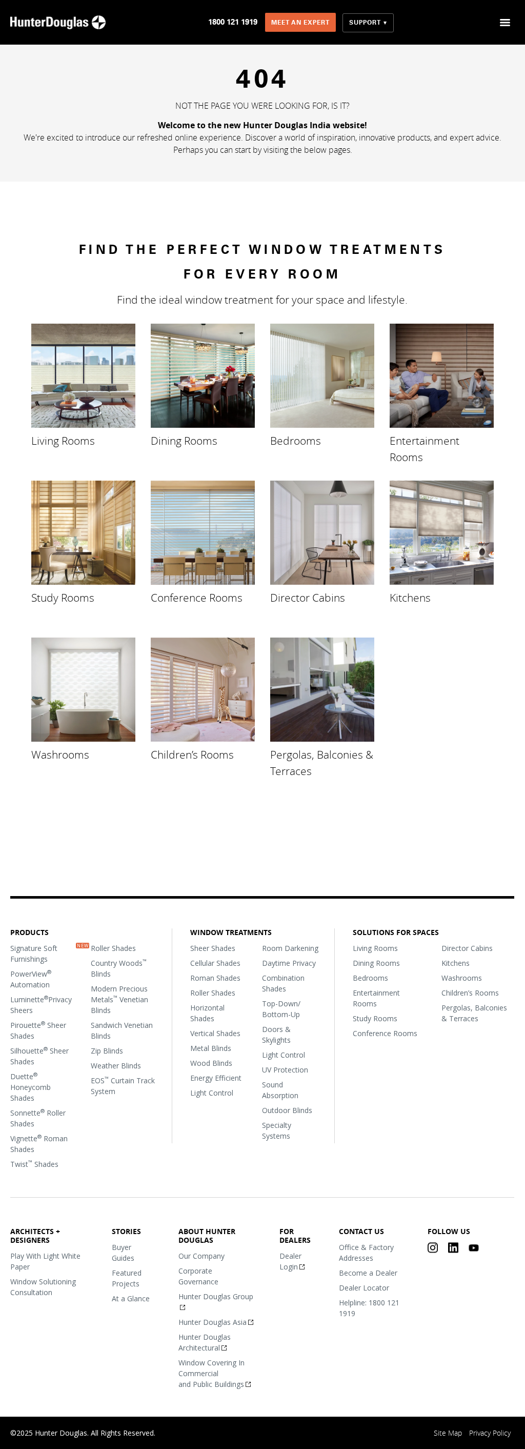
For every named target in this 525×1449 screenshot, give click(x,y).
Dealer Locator (364, 1288)
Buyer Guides (123, 1252)
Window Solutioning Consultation (43, 1286)
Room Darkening (290, 948)
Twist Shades (34, 1164)
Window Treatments (231, 932)
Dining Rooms (184, 440)
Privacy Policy (490, 1433)
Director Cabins (307, 597)
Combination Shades (283, 983)
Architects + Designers (35, 1235)
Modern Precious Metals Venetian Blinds (120, 999)
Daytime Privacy (289, 963)
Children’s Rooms (192, 754)
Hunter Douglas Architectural (205, 1342)
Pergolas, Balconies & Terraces (321, 762)
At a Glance (131, 1298)
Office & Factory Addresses (366, 1252)
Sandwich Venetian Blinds (122, 1030)
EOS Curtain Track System (123, 1085)
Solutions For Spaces (396, 932)
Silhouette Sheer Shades (39, 1055)
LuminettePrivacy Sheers (41, 1004)
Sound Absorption (280, 1090)
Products (29, 932)
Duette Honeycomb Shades (30, 1087)
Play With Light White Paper (45, 1260)
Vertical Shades (216, 1033)
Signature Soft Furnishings (33, 953)
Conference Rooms (197, 597)
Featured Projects (127, 1278)
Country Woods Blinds (119, 968)
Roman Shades (216, 978)
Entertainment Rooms (424, 448)
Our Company (202, 1255)
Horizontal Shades (208, 1013)
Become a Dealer (368, 1273)
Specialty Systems (277, 1130)
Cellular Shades (216, 963)
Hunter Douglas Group (216, 1296)
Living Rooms (63, 440)
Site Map (448, 1433)
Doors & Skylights (276, 1034)
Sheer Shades (213, 948)
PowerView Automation (30, 978)
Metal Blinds (211, 1048)
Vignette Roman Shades (39, 1143)
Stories (127, 1231)
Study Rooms (62, 597)
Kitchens (410, 597)
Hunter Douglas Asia (213, 1321)
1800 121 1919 (232, 22)
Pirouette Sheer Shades (38, 1030)
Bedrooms (295, 440)
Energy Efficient (216, 1078)
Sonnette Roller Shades (38, 1117)
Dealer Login (290, 1260)
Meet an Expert (300, 22)
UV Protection (285, 1070)
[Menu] (505, 22)
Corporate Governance (199, 1275)
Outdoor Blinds (287, 1110)
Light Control (212, 1093)
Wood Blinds (212, 1063)
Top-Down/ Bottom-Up (281, 1009)
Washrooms (60, 754)
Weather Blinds (116, 1065)
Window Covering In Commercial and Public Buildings (212, 1372)
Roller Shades (113, 948)
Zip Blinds (107, 1051)
